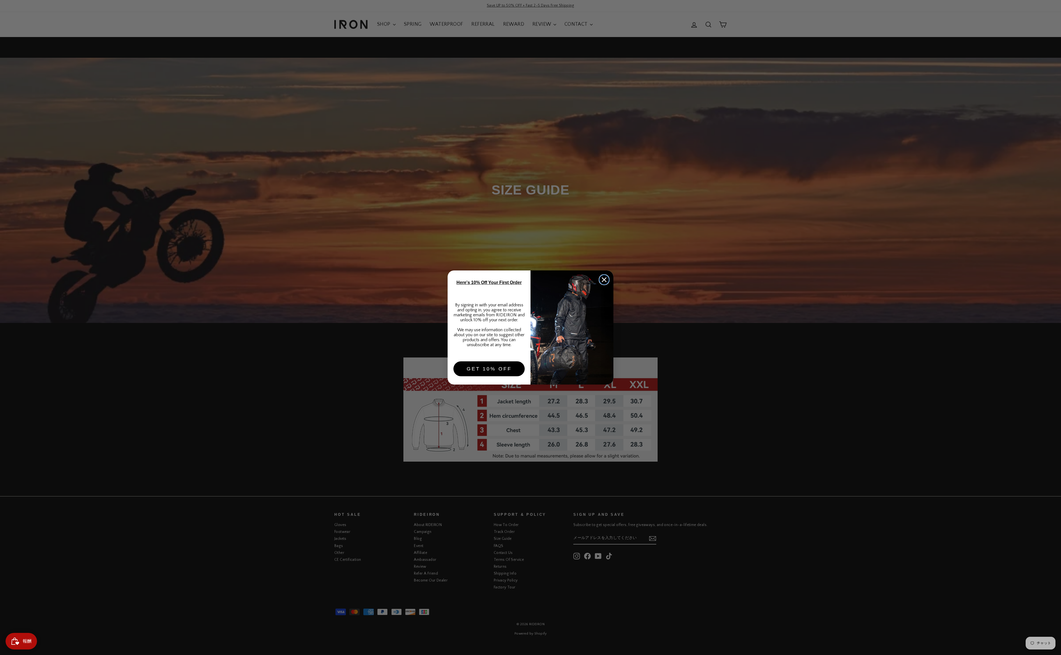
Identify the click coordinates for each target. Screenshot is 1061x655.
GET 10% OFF (489, 369)
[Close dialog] (604, 280)
